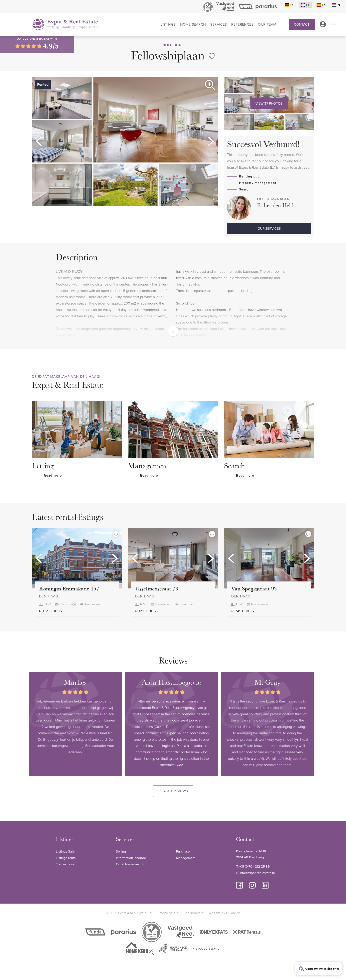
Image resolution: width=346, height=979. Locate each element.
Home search (193, 24)
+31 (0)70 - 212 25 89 (254, 866)
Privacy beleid (168, 912)
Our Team (267, 24)
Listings (168, 24)
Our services (269, 228)
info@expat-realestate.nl (257, 872)
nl (339, 4)
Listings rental (66, 857)
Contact (302, 24)
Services (218, 24)
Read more (53, 475)
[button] (39, 141)
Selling (121, 851)
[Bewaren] (212, 56)
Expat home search (130, 864)
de (292, 4)
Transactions (65, 864)
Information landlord (131, 857)
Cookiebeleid (193, 912)
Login (333, 24)
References (242, 24)
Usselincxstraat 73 (156, 588)
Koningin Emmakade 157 (69, 588)
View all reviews (173, 791)
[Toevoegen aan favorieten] (116, 534)
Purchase (183, 851)
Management (185, 857)
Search (244, 189)
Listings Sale (65, 851)
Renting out (249, 176)
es (324, 4)
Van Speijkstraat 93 (254, 588)
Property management (257, 182)
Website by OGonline (224, 912)
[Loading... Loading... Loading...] (77, 558)
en (308, 4)
